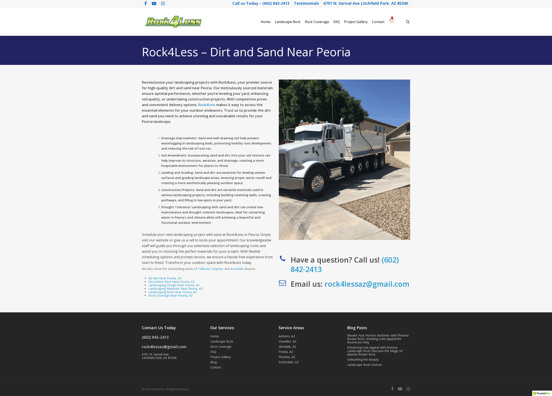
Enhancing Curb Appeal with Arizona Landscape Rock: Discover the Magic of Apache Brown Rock (374, 351)
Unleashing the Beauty (363, 359)
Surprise (217, 269)
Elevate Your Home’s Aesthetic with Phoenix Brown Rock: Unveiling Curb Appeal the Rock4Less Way (378, 339)
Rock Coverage (220, 346)
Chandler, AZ (287, 341)
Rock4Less (206, 104)
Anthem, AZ (287, 336)
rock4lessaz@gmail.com (367, 284)
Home (214, 336)
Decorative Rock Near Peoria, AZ (171, 282)
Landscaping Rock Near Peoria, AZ (172, 292)
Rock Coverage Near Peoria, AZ (170, 295)
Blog (213, 362)
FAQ (213, 352)
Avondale (237, 269)
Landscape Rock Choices (364, 364)
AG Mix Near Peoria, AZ (165, 278)
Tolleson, (204, 269)
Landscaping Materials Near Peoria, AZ (175, 288)
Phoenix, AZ (287, 357)
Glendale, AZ (287, 346)
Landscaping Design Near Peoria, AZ (174, 285)
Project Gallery (220, 357)
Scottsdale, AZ (289, 362)
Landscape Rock (221, 341)
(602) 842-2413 (155, 337)
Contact (215, 367)
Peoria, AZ (286, 352)
